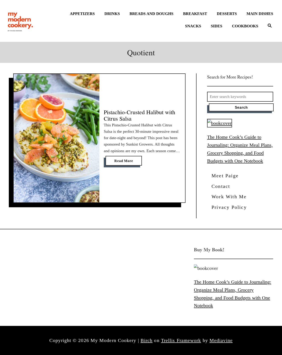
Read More (124, 162)
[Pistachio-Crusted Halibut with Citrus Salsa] (56, 138)
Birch (147, 340)
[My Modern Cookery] (20, 20)
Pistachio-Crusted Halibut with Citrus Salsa (139, 115)
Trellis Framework (181, 340)
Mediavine (221, 340)
